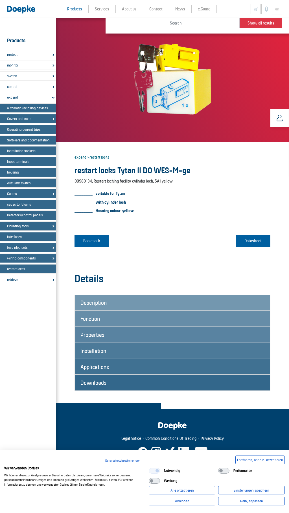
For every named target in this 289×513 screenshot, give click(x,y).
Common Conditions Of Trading (170, 438)
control (12, 86)
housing (13, 172)
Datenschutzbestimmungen (122, 461)
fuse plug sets (17, 247)
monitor (12, 65)
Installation (93, 350)
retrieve (12, 279)
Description (93, 302)
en (277, 9)
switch (12, 76)
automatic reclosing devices (27, 108)
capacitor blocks (19, 204)
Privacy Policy (212, 438)
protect (12, 54)
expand (12, 97)
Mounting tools (18, 226)
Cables (12, 193)
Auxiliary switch (19, 183)
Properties (92, 334)
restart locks (16, 269)
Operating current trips (24, 129)
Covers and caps (19, 118)
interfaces (14, 236)
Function (90, 318)
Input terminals (18, 161)
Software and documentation (28, 140)
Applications (94, 366)
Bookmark (91, 240)
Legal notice (131, 438)
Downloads (93, 382)
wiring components (21, 258)
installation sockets (21, 150)
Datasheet (253, 240)
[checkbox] (154, 471)
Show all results (261, 23)
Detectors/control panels (25, 215)
